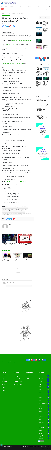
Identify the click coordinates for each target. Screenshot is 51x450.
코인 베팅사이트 (25, 330)
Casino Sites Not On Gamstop (25, 304)
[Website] (9, 226)
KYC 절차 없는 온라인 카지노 (25, 328)
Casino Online (25, 302)
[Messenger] (14, 26)
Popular (41, 17)
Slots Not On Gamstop (25, 311)
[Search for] (49, 6)
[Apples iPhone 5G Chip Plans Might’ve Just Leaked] (17, 255)
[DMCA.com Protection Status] (41, 441)
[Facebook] (35, 9)
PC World (6, 6)
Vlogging (3, 390)
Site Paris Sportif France (25, 334)
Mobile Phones (7, 13)
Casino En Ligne (25, 344)
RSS (45, 446)
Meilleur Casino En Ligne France (26, 338)
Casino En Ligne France (25, 339)
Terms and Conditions (41, 446)
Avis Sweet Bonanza (25, 326)
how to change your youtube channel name (8, 210)
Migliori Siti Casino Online (25, 341)
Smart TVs (40, 397)
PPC (39, 414)
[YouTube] (41, 9)
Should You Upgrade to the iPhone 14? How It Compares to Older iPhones (6, 260)
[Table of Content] (13, 33)
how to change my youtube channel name (8, 209)
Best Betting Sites (25, 303)
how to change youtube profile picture (16, 213)
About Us (27, 375)
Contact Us (28, 376)
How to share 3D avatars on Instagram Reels (46, 46)
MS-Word (40, 408)
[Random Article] (48, 9)
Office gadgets (41, 438)
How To (20, 6)
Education (40, 430)
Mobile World (11, 6)
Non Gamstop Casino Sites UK (25, 312)
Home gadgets (41, 425)
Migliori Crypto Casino (25, 343)
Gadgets (26, 6)
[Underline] (10, 286)
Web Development (41, 435)
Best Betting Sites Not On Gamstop (25, 307)
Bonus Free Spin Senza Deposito (25, 340)
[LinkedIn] (39, 9)
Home (4, 13)
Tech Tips (29, 6)
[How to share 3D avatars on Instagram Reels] (39, 47)
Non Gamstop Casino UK (25, 305)
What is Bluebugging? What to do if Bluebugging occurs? (45, 35)
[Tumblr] (43, 9)
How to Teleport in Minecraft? (26, 259)
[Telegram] (46, 9)
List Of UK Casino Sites (25, 308)
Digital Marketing (41, 398)
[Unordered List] (14, 286)
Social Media (41, 394)
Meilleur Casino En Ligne (25, 313)
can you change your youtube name (10, 206)
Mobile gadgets (41, 416)
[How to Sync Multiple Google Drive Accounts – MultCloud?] (39, 28)
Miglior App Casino (25, 336)
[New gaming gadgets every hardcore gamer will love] (39, 23)
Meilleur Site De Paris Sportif (25, 325)
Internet (4, 214)
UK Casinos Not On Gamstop (25, 306)
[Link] (18, 286)
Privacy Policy (31, 446)
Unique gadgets (41, 427)
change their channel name (12, 44)
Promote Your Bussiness (30, 379)
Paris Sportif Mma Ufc (25, 327)
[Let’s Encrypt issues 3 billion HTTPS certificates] (39, 41)
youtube (14, 214)
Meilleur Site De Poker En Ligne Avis (25, 323)
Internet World (16, 6)
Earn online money (42, 395)
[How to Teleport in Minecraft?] (27, 255)
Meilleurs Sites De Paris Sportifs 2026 (25, 333)
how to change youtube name (6, 213)
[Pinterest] (38, 9)
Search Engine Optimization (43, 403)
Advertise (27, 378)
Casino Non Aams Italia (25, 309)
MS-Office (40, 405)
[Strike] (11, 286)
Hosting (40, 400)
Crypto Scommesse (26, 335)
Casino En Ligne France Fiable (25, 342)
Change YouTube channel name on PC (20, 206)
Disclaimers (35, 446)
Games (23, 6)
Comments (47, 17)
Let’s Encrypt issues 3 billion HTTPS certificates (12, 9)
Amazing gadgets (41, 422)
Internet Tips (41, 387)
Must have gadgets (42, 436)
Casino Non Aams (25, 310)
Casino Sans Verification (25, 331)
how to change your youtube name (19, 210)
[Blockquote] (15, 286)
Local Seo (40, 433)
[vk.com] (45, 9)
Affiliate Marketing (41, 417)
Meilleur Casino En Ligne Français (25, 324)
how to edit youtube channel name (26, 213)
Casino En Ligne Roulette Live (25, 332)
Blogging (3, 387)
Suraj (4, 23)
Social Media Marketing (42, 406)
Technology (40, 386)
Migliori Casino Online (25, 337)
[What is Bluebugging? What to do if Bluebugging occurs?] (39, 34)
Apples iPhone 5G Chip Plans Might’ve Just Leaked (17, 259)
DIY (39, 428)
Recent (37, 17)
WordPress (3, 384)
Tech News (3, 6)
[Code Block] (17, 286)
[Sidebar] (48, 6)
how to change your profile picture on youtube (20, 209)
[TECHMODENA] (8, 2)
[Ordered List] (13, 286)
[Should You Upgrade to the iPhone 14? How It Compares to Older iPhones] (6, 255)
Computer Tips (41, 424)
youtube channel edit (19, 214)
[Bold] (7, 286)
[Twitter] (36, 9)
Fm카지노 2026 (25, 329)
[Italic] (9, 286)
